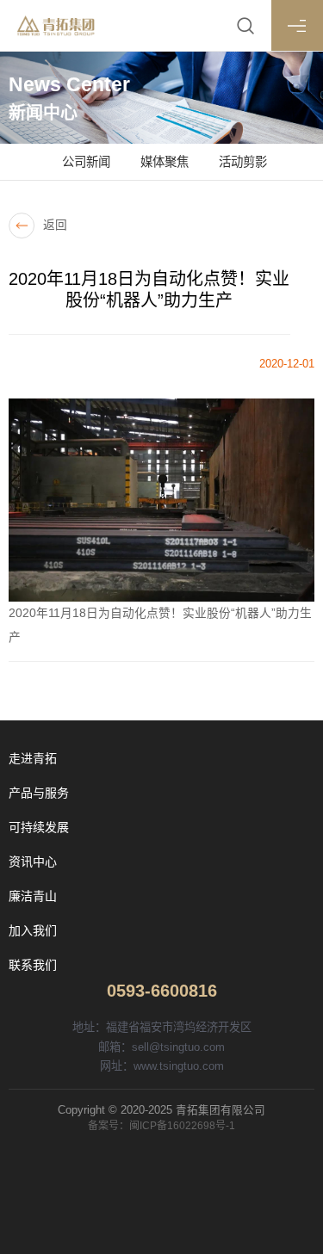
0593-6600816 (162, 990)
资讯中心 (33, 861)
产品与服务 (39, 793)
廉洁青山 (33, 896)
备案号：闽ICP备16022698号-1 (161, 1126)
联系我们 (33, 965)
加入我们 (33, 930)
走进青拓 (33, 758)
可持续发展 (39, 827)
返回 (55, 225)
